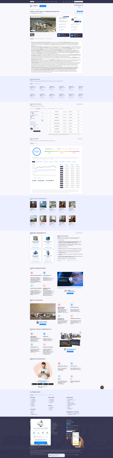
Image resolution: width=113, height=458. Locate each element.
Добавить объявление (78, 1)
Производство (69, 408)
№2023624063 (77, 454)
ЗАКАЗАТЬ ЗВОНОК (40, 442)
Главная (32, 9)
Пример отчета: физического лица (72, 260)
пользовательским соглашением (39, 440)
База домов (38, 9)
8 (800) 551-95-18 (78, 5)
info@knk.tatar (70, 427)
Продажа (32, 143)
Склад (68, 406)
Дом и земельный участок (53, 108)
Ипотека (51, 1)
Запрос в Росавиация (61, 288)
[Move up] (37, 319)
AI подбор (55, 1)
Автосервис (69, 405)
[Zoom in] (33, 319)
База (68, 407)
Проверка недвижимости (54, 425)
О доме (36, 38)
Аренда (35, 143)
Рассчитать (80, 138)
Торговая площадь (70, 402)
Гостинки (32, 403)
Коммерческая (44, 108)
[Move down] (38, 319)
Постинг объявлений (53, 428)
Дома (32, 411)
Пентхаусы (33, 406)
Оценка (44, 1)
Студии (32, 405)
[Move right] (36, 319)
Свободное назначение (71, 404)
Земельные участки (34, 414)
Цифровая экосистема (53, 432)
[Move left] (34, 319)
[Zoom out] (31, 319)
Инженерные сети (41, 38)
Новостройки (32, 108)
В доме (31, 83)
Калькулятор (60, 108)
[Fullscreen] (42, 319)
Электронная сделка (38, 1)
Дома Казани (52, 429)
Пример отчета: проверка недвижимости (61, 260)
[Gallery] (40, 319)
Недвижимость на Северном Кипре (73, 413)
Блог (50, 435)
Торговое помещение (71, 403)
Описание (32, 38)
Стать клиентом (70, 293)
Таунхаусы (33, 413)
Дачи (32, 412)
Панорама (33, 30)
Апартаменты (33, 404)
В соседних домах (37, 83)
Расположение (49, 38)
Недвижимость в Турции (71, 414)
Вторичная (38, 108)
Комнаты (32, 402)
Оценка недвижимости (53, 424)
